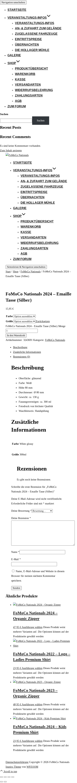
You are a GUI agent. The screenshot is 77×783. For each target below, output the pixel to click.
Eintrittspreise (28, 39)
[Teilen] (8, 777)
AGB (18, 101)
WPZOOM (32, 766)
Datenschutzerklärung (17, 762)
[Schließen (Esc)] (12, 777)
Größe (9, 321)
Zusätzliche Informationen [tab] (27, 351)
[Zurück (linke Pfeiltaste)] (1, 781)
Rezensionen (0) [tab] (21, 356)
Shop (11, 63)
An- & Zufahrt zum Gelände (38, 28)
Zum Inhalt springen (11, 150)
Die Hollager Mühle (32, 50)
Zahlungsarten (29, 95)
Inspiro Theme (13, 766)
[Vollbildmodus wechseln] (5, 777)
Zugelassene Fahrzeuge (36, 33)
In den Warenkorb (16, 335)
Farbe (9, 316)
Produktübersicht (31, 68)
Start (8, 271)
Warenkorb (25, 74)
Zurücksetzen (43, 321)
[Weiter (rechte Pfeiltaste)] (5, 781)
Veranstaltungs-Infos (27, 17)
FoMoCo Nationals (31, 271)
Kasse (20, 79)
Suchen (4, 114)
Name (15, 551)
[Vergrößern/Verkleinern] (1, 777)
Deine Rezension (21, 518)
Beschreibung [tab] (20, 347)
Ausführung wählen (32, 627)
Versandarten (28, 84)
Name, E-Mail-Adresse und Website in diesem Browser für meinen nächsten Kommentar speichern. (37, 576)
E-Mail (16, 559)
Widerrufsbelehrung (34, 90)
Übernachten (27, 44)
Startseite (16, 9)
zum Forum (16, 106)
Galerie (14, 55)
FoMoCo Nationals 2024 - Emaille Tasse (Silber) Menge (35, 326)
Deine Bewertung (21, 510)
